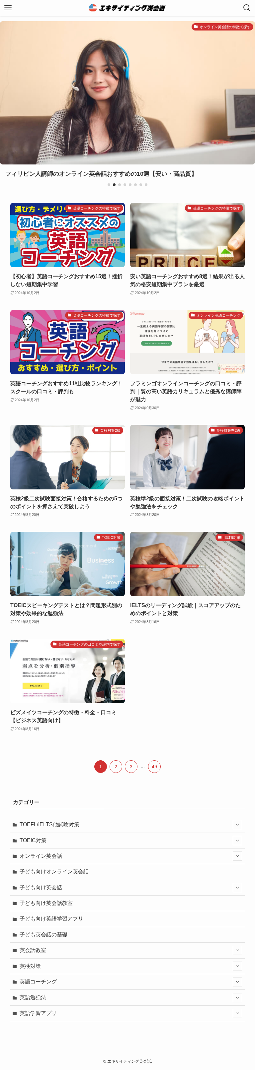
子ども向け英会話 (41, 887)
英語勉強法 (33, 997)
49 (154, 766)
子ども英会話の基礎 (43, 934)
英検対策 (30, 966)
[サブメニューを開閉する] (237, 824)
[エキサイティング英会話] (127, 8)
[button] (109, 184)
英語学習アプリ (38, 1013)
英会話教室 (33, 950)
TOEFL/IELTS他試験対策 (49, 824)
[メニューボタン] (8, 8)
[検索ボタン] (247, 8)
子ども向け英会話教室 (46, 903)
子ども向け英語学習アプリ (51, 918)
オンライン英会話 (41, 856)
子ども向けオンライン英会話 (54, 871)
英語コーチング (38, 981)
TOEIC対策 (33, 840)
